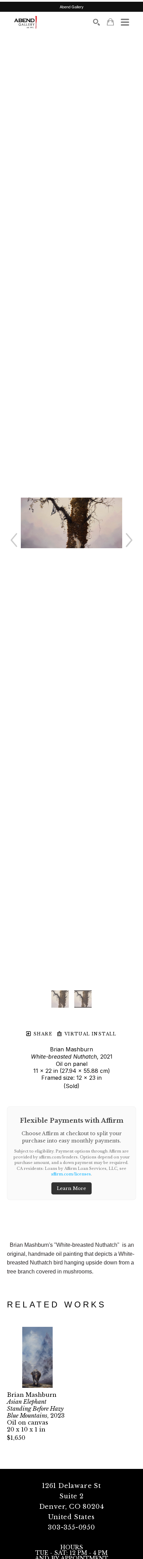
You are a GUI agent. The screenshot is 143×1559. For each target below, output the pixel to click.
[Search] (96, 22)
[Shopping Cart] (110, 22)
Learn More (71, 1188)
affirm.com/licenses (71, 1174)
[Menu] (125, 22)
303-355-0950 (71, 1527)
